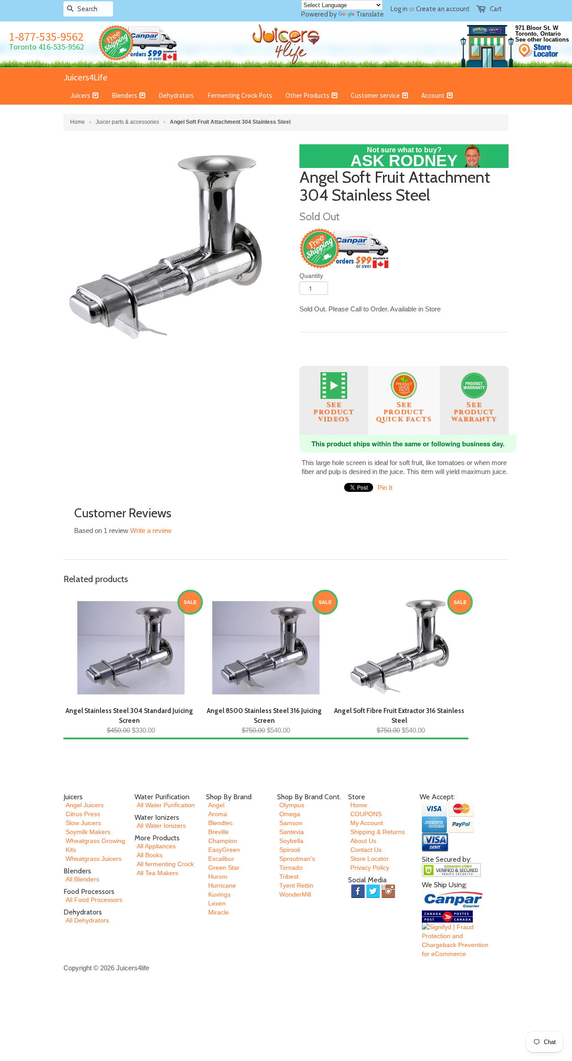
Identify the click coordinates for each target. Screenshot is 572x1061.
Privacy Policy (369, 867)
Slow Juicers (83, 822)
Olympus (291, 805)
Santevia (291, 831)
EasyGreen (224, 849)
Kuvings (219, 894)
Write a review (151, 530)
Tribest (289, 876)
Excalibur (221, 858)
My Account (366, 822)
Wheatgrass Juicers (94, 858)
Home (358, 805)
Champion (222, 840)
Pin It (385, 487)
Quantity (311, 275)
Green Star (224, 867)
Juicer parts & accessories (127, 122)
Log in (399, 9)
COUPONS (366, 814)
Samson (291, 822)
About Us (363, 840)
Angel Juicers (85, 805)
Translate (370, 14)
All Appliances (156, 846)
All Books (150, 855)
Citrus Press (83, 814)
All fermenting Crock (165, 864)
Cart (496, 9)
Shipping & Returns (377, 831)
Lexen (217, 903)
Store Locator (369, 858)
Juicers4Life (85, 77)
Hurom (217, 876)
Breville (218, 831)
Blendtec (220, 822)
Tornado (291, 867)
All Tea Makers (157, 872)
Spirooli (289, 849)
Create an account (443, 9)
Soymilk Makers (88, 831)
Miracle (218, 912)
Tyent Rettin (296, 885)
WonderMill (295, 894)
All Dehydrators (87, 920)
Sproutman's (297, 858)
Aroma (217, 814)
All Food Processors (94, 899)
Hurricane (222, 885)
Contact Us (366, 849)
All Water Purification (166, 805)
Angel (216, 805)
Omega (289, 814)
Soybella (291, 840)
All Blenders (82, 879)
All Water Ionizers (161, 825)
